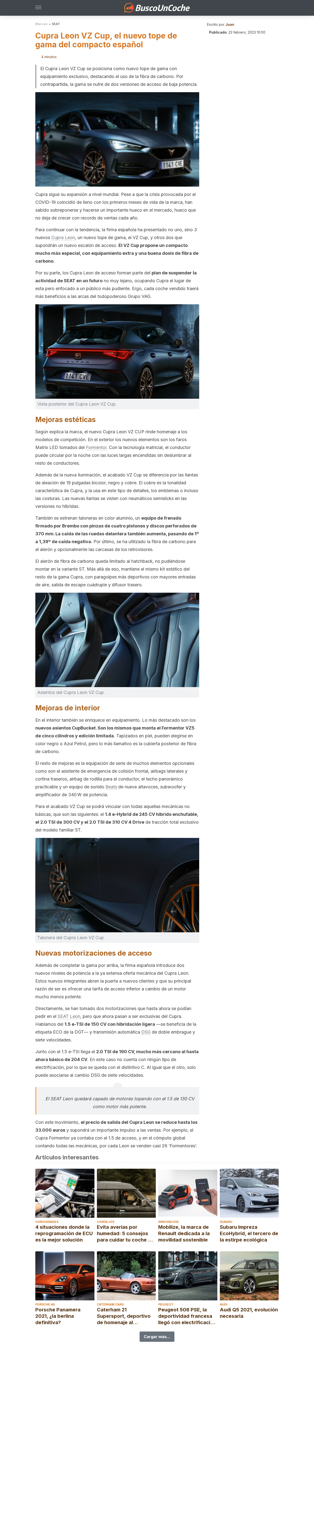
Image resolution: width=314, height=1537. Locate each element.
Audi (223, 1304)
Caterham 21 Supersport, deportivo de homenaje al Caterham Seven (124, 1316)
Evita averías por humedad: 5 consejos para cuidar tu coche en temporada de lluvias (125, 1233)
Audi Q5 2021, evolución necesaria (249, 1313)
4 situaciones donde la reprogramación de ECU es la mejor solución (64, 1233)
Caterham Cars (110, 1304)
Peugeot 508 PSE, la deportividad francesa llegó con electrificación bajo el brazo (187, 1316)
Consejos (105, 1222)
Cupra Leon (63, 237)
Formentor (96, 447)
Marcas (41, 24)
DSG (146, 1032)
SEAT (56, 24)
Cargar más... (157, 1336)
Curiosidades (46, 1222)
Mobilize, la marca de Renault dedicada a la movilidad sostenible (184, 1233)
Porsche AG (45, 1304)
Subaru (226, 1222)
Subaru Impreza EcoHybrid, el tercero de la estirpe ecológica (249, 1233)
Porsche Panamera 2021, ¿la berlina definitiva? (57, 1316)
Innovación (168, 1222)
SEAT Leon (69, 1016)
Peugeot (165, 1304)
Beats (111, 786)
